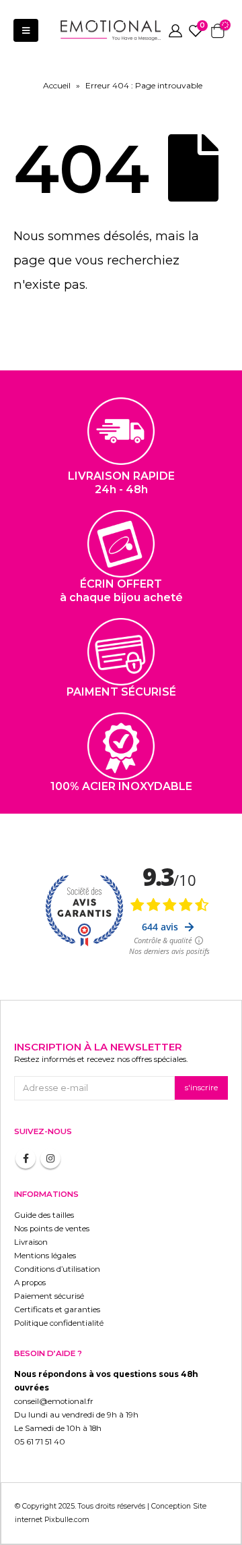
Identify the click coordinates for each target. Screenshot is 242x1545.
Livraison (31, 1242)
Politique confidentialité (59, 1323)
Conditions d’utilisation (57, 1269)
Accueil (57, 85)
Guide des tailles (44, 1215)
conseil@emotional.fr (53, 1401)
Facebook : (25, 1158)
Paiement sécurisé (49, 1296)
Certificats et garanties (57, 1309)
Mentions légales (45, 1255)
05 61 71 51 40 (39, 1441)
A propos (30, 1282)
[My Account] (175, 30)
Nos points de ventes (51, 1228)
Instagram (50, 1158)
